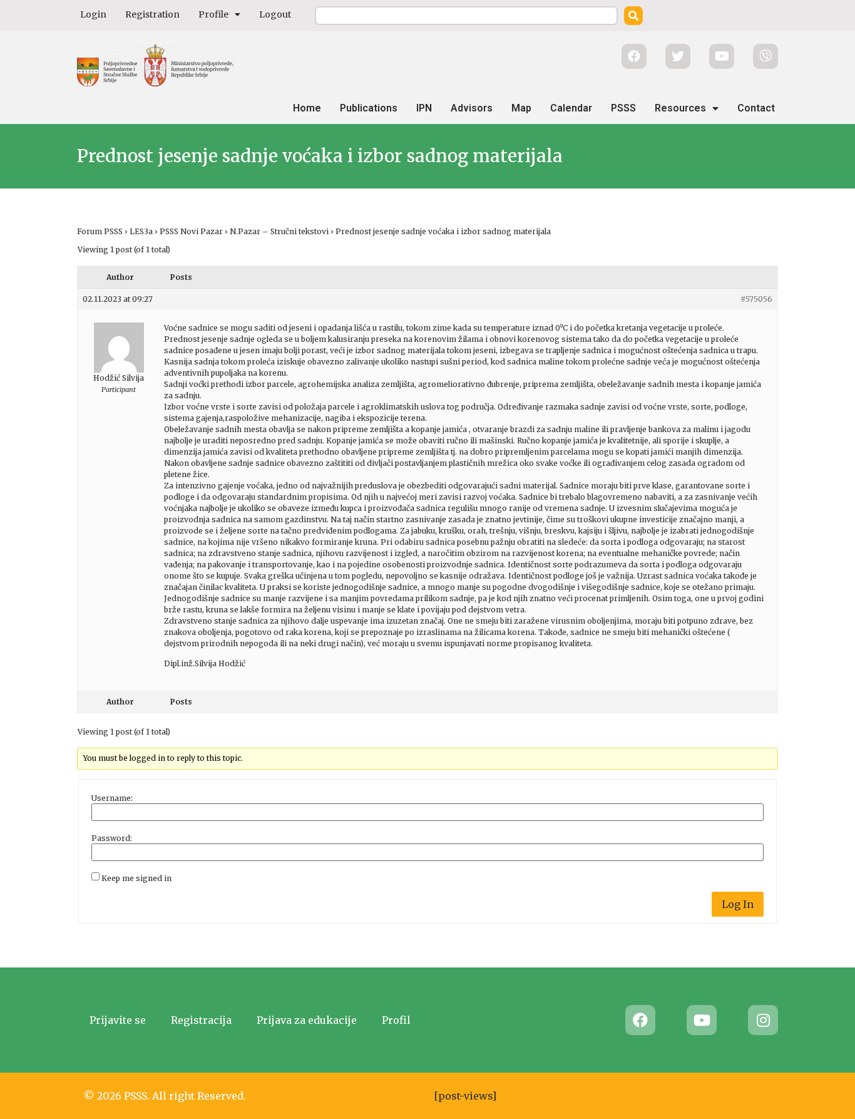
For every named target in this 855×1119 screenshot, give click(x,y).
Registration (152, 14)
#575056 (756, 299)
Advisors (472, 108)
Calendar (571, 108)
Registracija (201, 1020)
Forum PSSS (100, 231)
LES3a (141, 231)
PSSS (623, 108)
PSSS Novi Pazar (191, 231)
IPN (424, 108)
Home (307, 108)
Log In (738, 904)
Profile (213, 14)
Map (521, 108)
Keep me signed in (136, 878)
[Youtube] (702, 1020)
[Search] (633, 15)
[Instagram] (763, 1020)
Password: (111, 838)
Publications (368, 108)
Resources (680, 108)
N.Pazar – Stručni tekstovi (279, 231)
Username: (112, 798)
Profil (396, 1020)
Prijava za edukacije (307, 1020)
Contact (756, 108)
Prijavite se (118, 1020)
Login (93, 14)
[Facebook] (640, 1020)
